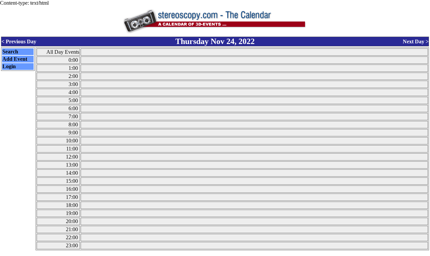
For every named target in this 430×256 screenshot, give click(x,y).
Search (10, 51)
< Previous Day (18, 41)
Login (9, 66)
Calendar (196, 253)
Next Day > (416, 41)
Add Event (14, 59)
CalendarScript (230, 253)
